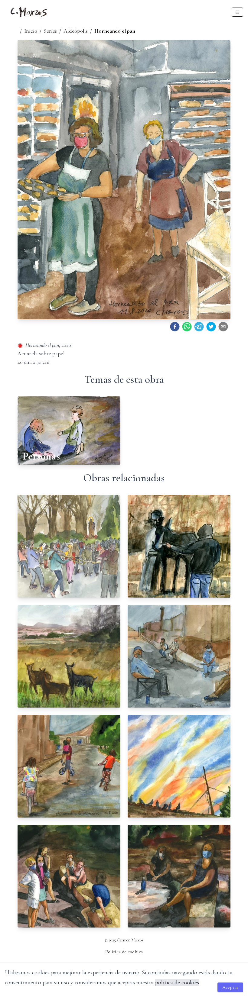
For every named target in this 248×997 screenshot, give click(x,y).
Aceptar (230, 987)
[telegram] (199, 326)
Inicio (30, 30)
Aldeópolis (76, 30)
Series (50, 30)
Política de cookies (124, 952)
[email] (223, 326)
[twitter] (211, 326)
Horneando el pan (114, 30)
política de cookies (177, 982)
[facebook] (175, 326)
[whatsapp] (187, 326)
